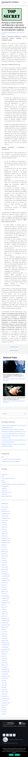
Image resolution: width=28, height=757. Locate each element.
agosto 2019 (5, 651)
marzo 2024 (4, 549)
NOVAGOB (4, 490)
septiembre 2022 (6, 580)
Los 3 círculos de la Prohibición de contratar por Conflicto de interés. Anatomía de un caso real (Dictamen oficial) (13, 435)
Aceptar (11, 754)
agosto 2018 (5, 678)
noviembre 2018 (5, 671)
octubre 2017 (5, 700)
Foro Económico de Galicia (8, 478)
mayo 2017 (4, 711)
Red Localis (4, 474)
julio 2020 (4, 629)
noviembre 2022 (6, 576)
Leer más (17, 754)
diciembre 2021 (5, 596)
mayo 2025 (4, 527)
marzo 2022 (4, 589)
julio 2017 (4, 707)
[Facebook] (4, 735)
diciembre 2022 (5, 573)
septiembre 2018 (6, 676)
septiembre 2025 (6, 518)
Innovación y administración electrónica (12, 32)
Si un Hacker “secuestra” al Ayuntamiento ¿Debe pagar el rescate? (13, 376)
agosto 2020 (5, 627)
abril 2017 (4, 714)
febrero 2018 (5, 691)
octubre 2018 (5, 673)
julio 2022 (4, 584)
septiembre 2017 (6, 702)
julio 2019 (4, 653)
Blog (4, 378)
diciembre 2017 (5, 696)
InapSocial (4, 488)
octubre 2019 (5, 647)
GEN (3, 476)
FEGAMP (4, 482)
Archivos (5, 503)
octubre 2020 (5, 622)
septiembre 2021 (6, 602)
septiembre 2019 (6, 649)
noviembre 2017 (5, 698)
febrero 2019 (5, 665)
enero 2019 (4, 667)
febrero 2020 (5, 640)
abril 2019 (4, 660)
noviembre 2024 (6, 540)
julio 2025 (4, 522)
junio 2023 (4, 560)
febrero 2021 (5, 613)
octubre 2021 (5, 600)
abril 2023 (4, 564)
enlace (23, 121)
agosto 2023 (5, 556)
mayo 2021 (4, 607)
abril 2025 (4, 529)
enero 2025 (4, 535)
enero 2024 (4, 553)
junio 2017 (4, 709)
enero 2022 (4, 593)
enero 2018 (4, 694)
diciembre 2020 (5, 618)
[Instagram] (11, 735)
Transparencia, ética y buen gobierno (11, 461)
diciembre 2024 (5, 538)
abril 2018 (4, 687)
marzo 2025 (4, 531)
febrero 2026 (5, 507)
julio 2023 (4, 558)
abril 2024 (4, 547)
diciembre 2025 (5, 511)
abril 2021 (4, 609)
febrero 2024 (5, 551)
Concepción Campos (10, 2)
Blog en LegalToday (6, 496)
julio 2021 (4, 604)
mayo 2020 (4, 633)
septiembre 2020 (6, 624)
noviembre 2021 (5, 598)
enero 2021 (4, 616)
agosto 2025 (5, 520)
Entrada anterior (14, 346)
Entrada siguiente (14, 350)
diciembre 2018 (5, 669)
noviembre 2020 (6, 620)
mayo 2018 (4, 685)
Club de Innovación (6, 492)
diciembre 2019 (5, 642)
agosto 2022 (5, 582)
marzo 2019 (4, 662)
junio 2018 (4, 682)
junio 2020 (4, 631)
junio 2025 (4, 524)
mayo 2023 (4, 562)
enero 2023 (4, 571)
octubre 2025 (5, 515)
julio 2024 (4, 544)
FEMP (3, 480)
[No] (26, 751)
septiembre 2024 (6, 542)
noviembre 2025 (6, 513)
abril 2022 (4, 587)
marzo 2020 (4, 638)
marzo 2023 (4, 567)
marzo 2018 (4, 689)
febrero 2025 (5, 533)
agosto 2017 (5, 705)
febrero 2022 (5, 591)
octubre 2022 (5, 578)
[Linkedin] (14, 735)
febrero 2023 (5, 569)
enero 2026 (4, 509)
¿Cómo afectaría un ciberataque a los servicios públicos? (14, 398)
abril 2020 (4, 636)
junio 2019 (4, 656)
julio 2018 (4, 680)
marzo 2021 (4, 611)
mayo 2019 (4, 658)
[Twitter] (7, 735)
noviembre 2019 (5, 645)
